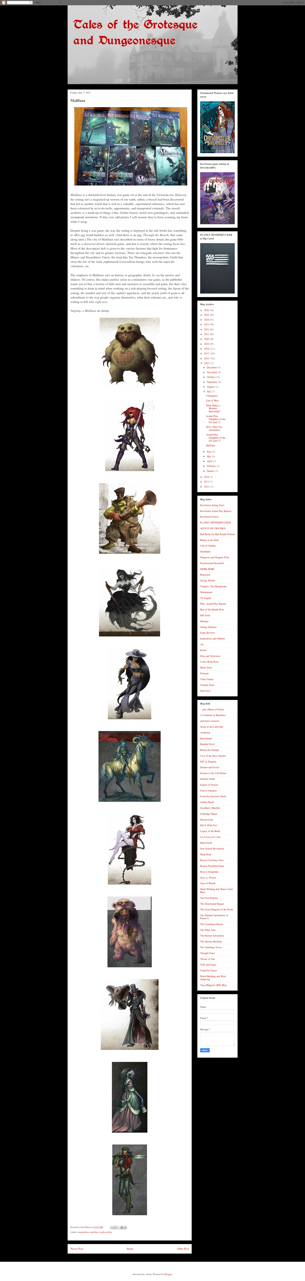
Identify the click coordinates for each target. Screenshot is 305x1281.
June (209, 451)
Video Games (207, 679)
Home (130, 1248)
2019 (207, 344)
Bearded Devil (207, 744)
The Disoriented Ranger (212, 903)
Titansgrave (212, 395)
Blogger (168, 1274)
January (211, 471)
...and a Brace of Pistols (212, 709)
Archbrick (205, 732)
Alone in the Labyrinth (211, 726)
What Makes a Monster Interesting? (213, 408)
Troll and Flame (208, 964)
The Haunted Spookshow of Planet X (214, 917)
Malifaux (210, 445)
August (211, 386)
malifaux (94, 1232)
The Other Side (208, 930)
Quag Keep (205, 854)
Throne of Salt (207, 959)
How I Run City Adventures (214, 428)
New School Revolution (212, 848)
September (212, 382)
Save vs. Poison (208, 877)
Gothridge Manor (208, 813)
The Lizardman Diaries (211, 924)
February (212, 466)
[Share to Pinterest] (125, 1227)
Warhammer (206, 592)
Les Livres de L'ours (210, 837)
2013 (207, 481)
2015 (207, 363)
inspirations (83, 1232)
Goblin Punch (207, 802)
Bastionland (206, 738)
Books (203, 650)
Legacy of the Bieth (210, 831)
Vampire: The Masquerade (213, 586)
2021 (207, 334)
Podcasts (204, 673)
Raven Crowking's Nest (211, 860)
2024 (207, 319)
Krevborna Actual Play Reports (215, 511)
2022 (207, 329)
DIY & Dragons (208, 761)
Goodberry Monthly (210, 808)
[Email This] (112, 1227)
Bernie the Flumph (209, 750)
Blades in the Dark (209, 540)
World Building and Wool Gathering (213, 978)
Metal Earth (206, 842)
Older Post (183, 1248)
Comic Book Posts (209, 661)
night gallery (106, 1232)
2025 (207, 315)
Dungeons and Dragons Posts (214, 557)
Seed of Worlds (208, 883)
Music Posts (206, 667)
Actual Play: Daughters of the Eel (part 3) (215, 419)
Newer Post (76, 1248)
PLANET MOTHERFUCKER (215, 522)
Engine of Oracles (209, 784)
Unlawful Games (208, 970)
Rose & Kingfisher (209, 871)
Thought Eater (207, 953)
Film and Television (210, 656)
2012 (207, 486)
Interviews (205, 690)
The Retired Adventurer (212, 935)
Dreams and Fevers (209, 767)
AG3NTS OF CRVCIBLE (213, 528)
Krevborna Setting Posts (212, 505)
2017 (207, 353)
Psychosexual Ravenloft (212, 563)
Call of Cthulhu (208, 545)
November (212, 372)
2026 (207, 310)
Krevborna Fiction (209, 516)
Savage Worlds (207, 580)
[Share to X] (118, 1227)
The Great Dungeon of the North (216, 909)
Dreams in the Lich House (213, 773)
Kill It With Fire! (209, 825)
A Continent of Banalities (213, 715)
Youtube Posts (207, 685)
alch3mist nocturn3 (209, 721)
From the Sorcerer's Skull (213, 796)
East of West (212, 400)
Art (202, 644)
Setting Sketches (208, 627)
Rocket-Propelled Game (212, 866)
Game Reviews (207, 632)
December (212, 367)
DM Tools (205, 615)
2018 (207, 348)
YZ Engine (205, 598)
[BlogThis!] (115, 1227)
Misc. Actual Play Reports (213, 603)
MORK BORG (207, 569)
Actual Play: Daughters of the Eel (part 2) (215, 437)
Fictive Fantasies (208, 790)
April (210, 461)
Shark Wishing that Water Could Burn (216, 890)
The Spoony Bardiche (211, 941)
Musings (204, 621)
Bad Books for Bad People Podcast (217, 534)
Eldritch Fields (207, 779)
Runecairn (205, 574)
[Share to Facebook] (122, 1227)
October (211, 377)
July (209, 391)
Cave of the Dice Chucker (213, 755)
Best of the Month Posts (212, 609)
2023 (207, 324)
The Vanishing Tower (211, 947)
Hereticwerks (206, 819)
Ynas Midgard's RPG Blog (213, 985)
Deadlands (205, 551)
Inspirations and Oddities (212, 638)
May (209, 456)
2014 (207, 477)
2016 (207, 358)
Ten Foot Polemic (209, 898)
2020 (207, 339)
